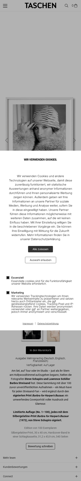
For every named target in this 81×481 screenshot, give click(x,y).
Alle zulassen (40, 249)
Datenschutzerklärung (48, 323)
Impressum (28, 323)
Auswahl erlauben (40, 260)
